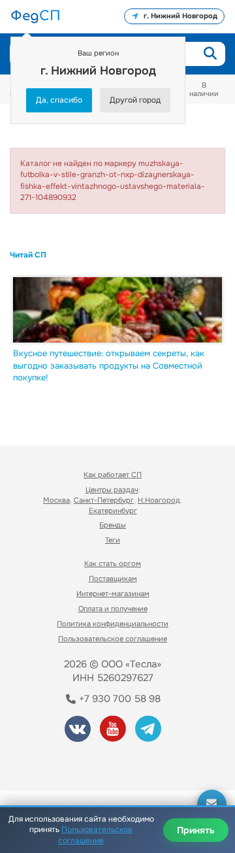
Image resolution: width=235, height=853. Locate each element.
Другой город (135, 100)
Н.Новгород (159, 500)
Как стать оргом (112, 563)
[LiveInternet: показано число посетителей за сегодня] (58, 762)
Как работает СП (113, 474)
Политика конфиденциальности (112, 623)
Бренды (112, 524)
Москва (56, 500)
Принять (196, 830)
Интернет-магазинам (112, 593)
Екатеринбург (113, 510)
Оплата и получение (113, 608)
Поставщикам (113, 578)
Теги (112, 539)
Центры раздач (112, 489)
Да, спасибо (59, 100)
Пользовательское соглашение (112, 638)
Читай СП (28, 255)
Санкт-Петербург (104, 500)
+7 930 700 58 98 (118, 698)
